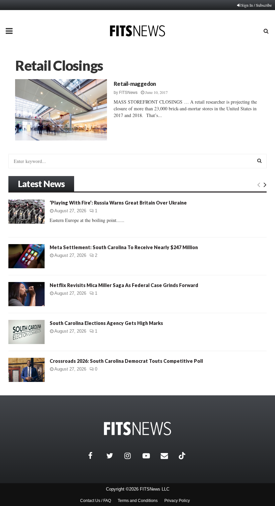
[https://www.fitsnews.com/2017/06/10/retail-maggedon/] (61, 109)
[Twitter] (113, 455)
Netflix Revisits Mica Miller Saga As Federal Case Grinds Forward (124, 285)
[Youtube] (150, 455)
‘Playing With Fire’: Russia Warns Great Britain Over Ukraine (118, 203)
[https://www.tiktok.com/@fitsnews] (183, 455)
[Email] (168, 455)
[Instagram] (131, 455)
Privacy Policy (177, 500)
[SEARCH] (259, 160)
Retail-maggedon (135, 83)
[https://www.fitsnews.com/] (137, 429)
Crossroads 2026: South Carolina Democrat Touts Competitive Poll (126, 361)
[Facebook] (95, 455)
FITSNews (128, 92)
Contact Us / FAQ (95, 500)
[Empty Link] (258, 184)
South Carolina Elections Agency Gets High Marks (106, 323)
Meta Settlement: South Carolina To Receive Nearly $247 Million (124, 247)
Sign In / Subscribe (256, 5)
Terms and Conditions (138, 500)
